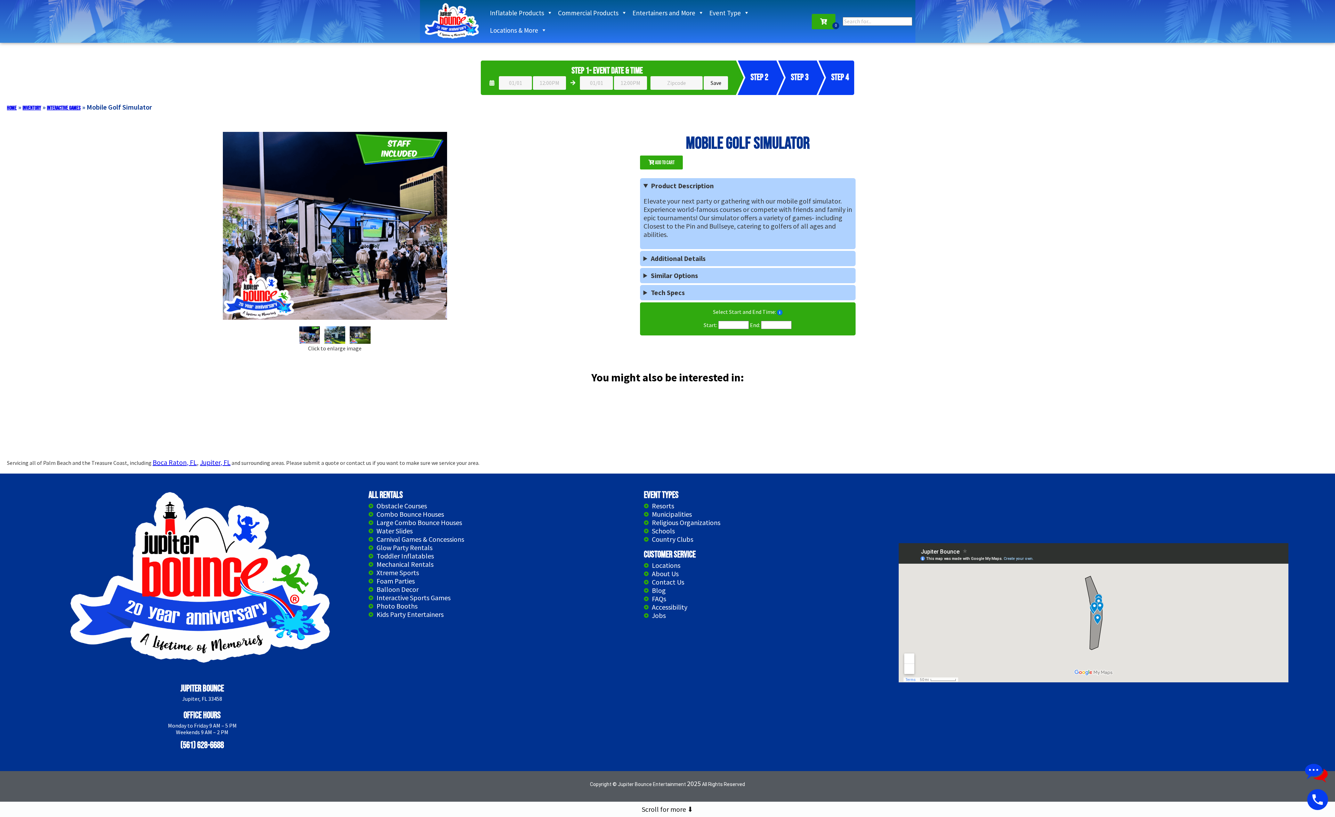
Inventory (32, 108)
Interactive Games (64, 108)
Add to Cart (664, 162)
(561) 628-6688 (202, 745)
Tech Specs (668, 292)
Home (12, 108)
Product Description (682, 186)
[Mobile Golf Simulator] (309, 335)
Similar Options (674, 275)
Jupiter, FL (215, 462)
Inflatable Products (517, 13)
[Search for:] (877, 21)
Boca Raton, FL (175, 462)
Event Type (725, 13)
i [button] (779, 312)
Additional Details (678, 258)
